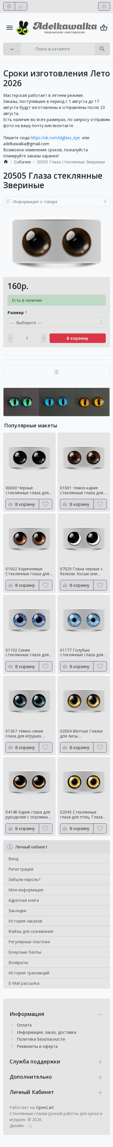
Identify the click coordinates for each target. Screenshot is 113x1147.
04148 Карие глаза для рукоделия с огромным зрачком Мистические (28, 815)
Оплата (24, 1025)
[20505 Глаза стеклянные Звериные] (56, 242)
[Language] (9, 6)
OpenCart (45, 1107)
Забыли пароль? (24, 879)
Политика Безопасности (41, 1039)
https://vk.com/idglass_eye (55, 137)
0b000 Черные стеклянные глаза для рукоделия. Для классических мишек (27, 490)
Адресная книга (23, 900)
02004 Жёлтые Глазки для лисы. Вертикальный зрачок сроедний (81, 734)
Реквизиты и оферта (37, 1046)
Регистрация (20, 869)
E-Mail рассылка (23, 983)
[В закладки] (45, 504)
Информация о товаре (35, 201)
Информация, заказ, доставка (46, 1032)
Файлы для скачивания (30, 931)
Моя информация (25, 890)
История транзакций (28, 973)
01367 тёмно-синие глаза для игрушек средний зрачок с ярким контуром (29, 734)
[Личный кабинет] (104, 6)
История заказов (25, 921)
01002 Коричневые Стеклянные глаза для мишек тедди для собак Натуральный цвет (29, 571)
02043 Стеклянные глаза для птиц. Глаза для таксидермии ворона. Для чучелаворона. (81, 815)
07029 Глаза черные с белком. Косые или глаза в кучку (81, 571)
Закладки (17, 910)
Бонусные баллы (24, 952)
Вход (13, 858)
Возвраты (18, 962)
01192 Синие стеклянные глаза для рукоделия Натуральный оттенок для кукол (28, 653)
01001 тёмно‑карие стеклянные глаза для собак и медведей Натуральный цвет (81, 490)
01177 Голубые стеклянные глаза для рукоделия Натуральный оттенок (82, 653)
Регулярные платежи (29, 941)
